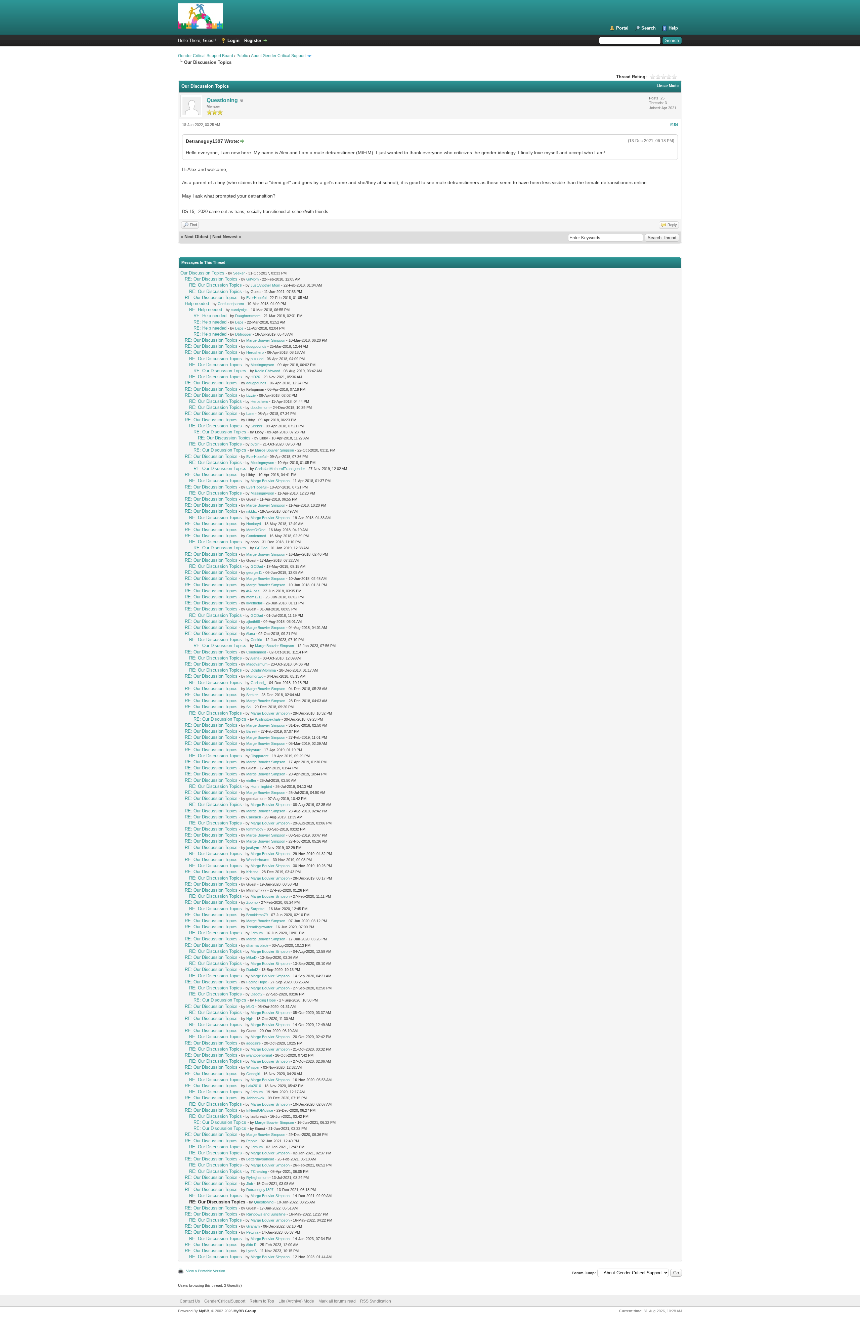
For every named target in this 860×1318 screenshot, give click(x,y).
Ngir (249, 1019)
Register (252, 40)
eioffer (251, 780)
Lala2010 (253, 1086)
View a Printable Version (205, 1271)
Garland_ (258, 683)
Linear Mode (668, 86)
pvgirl (255, 444)
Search (648, 28)
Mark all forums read (337, 1301)
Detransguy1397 (259, 1190)
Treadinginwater (259, 927)
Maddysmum (256, 664)
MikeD (251, 957)
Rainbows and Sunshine (266, 1214)
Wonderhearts (257, 860)
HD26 (255, 377)
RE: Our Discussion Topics (211, 279)
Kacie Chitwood (267, 371)
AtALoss (253, 591)
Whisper (253, 1067)
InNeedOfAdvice (259, 1110)
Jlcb (249, 1184)
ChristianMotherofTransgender (280, 469)
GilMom (252, 279)
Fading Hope (256, 982)
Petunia (252, 1232)
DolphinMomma (263, 670)
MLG (250, 1007)
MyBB (204, 1311)
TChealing (259, 1172)
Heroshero (255, 352)
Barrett (251, 731)
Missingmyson (262, 365)
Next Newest (225, 236)
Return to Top (262, 1301)
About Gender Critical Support (278, 55)
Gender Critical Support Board (205, 55)
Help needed (197, 303)
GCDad (261, 548)
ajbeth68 (253, 622)
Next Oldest (196, 236)
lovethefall (254, 603)
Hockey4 (253, 524)
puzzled (257, 359)
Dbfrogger (243, 334)
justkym (252, 848)
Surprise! (258, 909)
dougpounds (256, 346)
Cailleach (253, 817)
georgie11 (254, 572)
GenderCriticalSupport (224, 1301)
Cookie (256, 640)
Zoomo (252, 902)
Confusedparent (231, 304)
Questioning (222, 100)
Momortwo (254, 676)
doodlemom (260, 408)
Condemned (256, 536)
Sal (248, 707)
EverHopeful (256, 298)
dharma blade (257, 945)
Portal (622, 28)
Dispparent (259, 756)
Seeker (239, 273)
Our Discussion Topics (202, 272)
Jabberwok (255, 1098)
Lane (250, 414)
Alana (250, 634)
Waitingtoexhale (268, 719)
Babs (239, 322)
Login (233, 40)
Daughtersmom (247, 316)
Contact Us (190, 1301)
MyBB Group (244, 1311)
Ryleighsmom (257, 1178)
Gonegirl (253, 1074)
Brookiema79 (257, 915)
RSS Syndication (375, 1301)
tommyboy (254, 829)
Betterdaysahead (260, 1159)
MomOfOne (255, 530)
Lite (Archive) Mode (296, 1301)
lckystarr (253, 750)
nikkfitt (251, 511)
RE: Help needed (205, 309)
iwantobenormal (259, 1055)
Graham (253, 1226)
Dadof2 (252, 970)
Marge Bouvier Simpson (265, 340)
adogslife (253, 1043)
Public (242, 55)
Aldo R (251, 1245)
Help (673, 28)
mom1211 (254, 597)
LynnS (251, 1251)
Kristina (252, 872)
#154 (674, 125)
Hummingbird (261, 786)
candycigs (239, 310)
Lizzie (251, 395)
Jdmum (257, 933)
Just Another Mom (265, 285)
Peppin (251, 1141)
